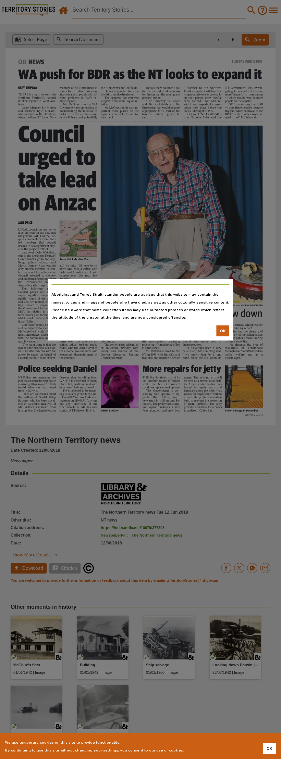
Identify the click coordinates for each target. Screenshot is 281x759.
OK (223, 331)
